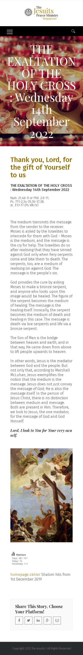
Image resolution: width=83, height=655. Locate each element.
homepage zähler (25, 574)
